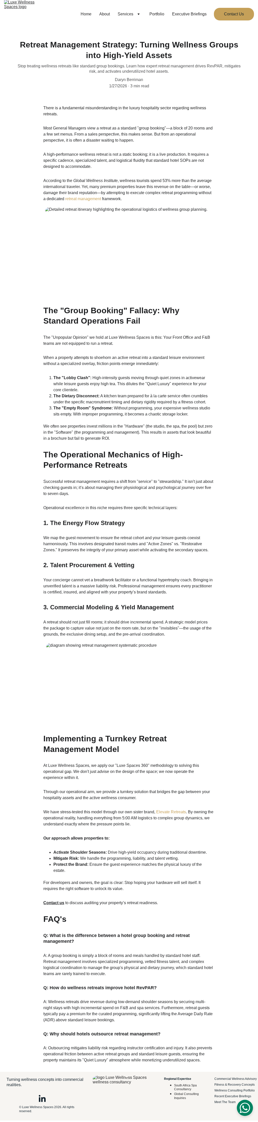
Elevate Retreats (171, 812)
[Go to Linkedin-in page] (42, 1099)
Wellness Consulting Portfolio (234, 1090)
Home (86, 14)
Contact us (53, 903)
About (104, 14)
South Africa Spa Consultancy (186, 1087)
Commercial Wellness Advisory (235, 1079)
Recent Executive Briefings (232, 1096)
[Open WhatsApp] (245, 1108)
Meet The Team (225, 1102)
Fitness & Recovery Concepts (234, 1084)
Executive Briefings (189, 14)
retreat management (83, 199)
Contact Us (234, 14)
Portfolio (156, 14)
